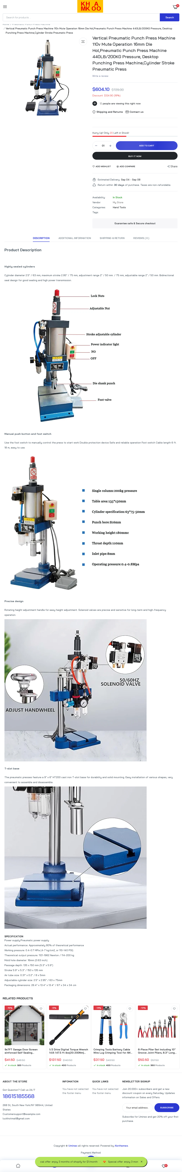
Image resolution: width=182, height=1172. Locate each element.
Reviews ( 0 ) (141, 238)
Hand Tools (119, 207)
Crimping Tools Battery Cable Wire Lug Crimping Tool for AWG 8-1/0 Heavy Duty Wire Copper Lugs (112, 1051)
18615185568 (18, 1096)
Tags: (95, 212)
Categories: (99, 207)
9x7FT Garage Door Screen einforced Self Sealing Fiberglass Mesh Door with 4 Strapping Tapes (22, 1051)
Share (174, 166)
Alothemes (121, 1145)
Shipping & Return (112, 238)
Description (41, 238)
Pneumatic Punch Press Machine (31, 24)
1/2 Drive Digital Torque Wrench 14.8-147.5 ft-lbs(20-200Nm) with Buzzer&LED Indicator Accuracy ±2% (68, 1051)
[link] (41, 1009)
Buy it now (134, 156)
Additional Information (74, 238)
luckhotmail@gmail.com (16, 1118)
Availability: (98, 197)
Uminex (72, 1145)
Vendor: (96, 202)
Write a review (100, 76)
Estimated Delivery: (109, 179)
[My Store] (90, 7)
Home (6, 24)
